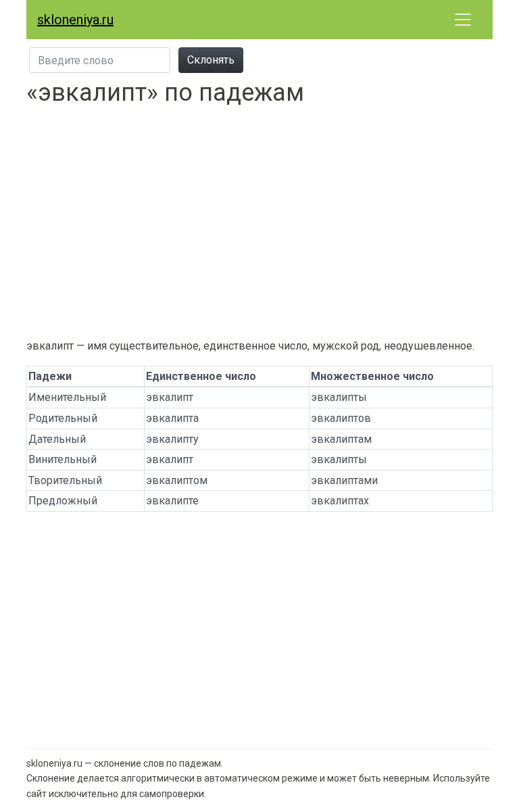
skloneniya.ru (75, 19)
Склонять (210, 59)
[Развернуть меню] (463, 19)
